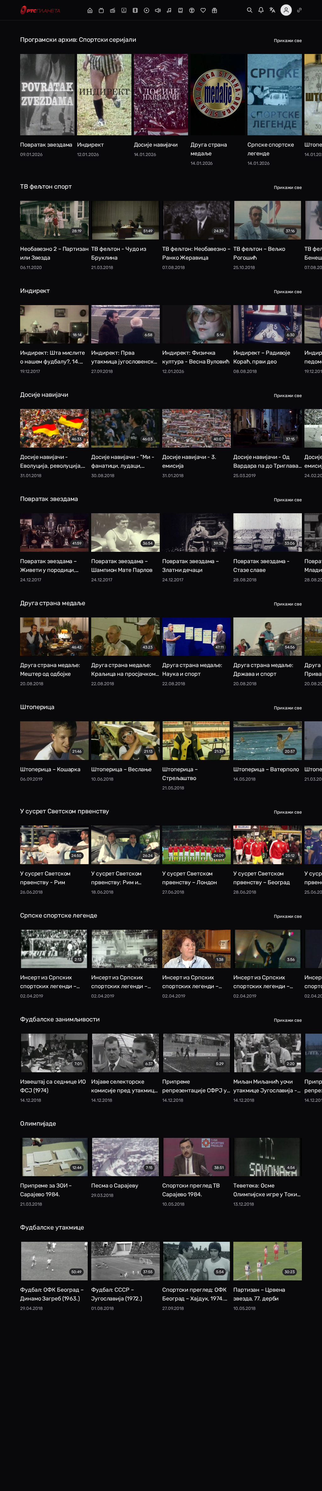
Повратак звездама (49, 499)
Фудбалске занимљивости (60, 1019)
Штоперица (37, 707)
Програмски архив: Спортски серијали (78, 39)
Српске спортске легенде (58, 915)
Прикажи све (288, 40)
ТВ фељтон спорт (46, 186)
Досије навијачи (44, 394)
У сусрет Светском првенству (64, 811)
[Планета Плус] (299, 10)
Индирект (35, 290)
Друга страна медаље (52, 603)
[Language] (272, 10)
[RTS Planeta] (40, 10)
